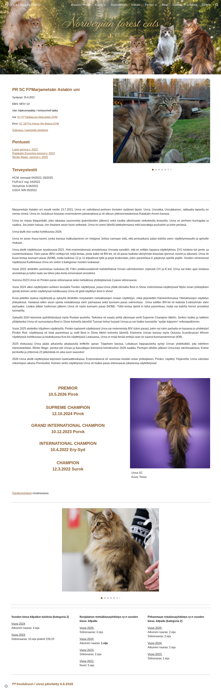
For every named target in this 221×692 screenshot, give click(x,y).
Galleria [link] (177, 4)
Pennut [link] (149, 4)
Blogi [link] (165, 4)
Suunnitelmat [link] (118, 4)
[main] (51, 121)
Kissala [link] (135, 4)
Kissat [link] (98, 4)
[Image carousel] (161, 125)
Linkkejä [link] (192, 4)
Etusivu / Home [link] (81, 4)
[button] (217, 5)
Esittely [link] (206, 4)
